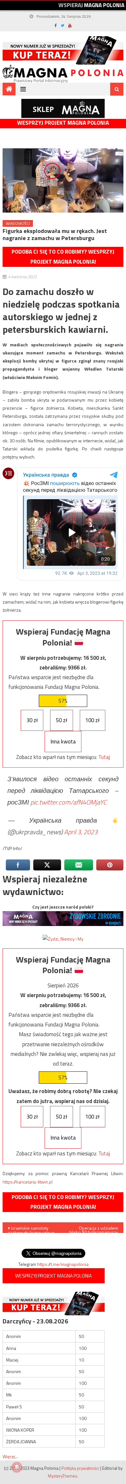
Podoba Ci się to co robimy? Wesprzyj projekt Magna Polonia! (63, 256)
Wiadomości (18, 223)
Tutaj (104, 757)
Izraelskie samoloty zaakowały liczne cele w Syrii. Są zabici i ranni (31, 1229)
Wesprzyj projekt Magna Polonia (63, 123)
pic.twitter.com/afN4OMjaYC (68, 802)
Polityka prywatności (80, 1468)
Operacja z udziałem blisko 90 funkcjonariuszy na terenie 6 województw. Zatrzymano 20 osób (93, 1229)
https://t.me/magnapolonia (63, 1264)
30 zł (32, 720)
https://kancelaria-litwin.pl (28, 1181)
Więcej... (10, 1456)
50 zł (61, 720)
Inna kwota (63, 741)
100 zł (92, 720)
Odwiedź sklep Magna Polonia (63, 108)
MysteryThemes (62, 1476)
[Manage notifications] (17, 1467)
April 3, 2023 (81, 832)
